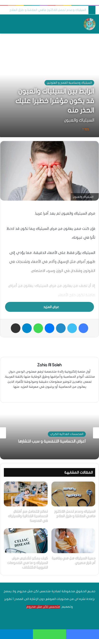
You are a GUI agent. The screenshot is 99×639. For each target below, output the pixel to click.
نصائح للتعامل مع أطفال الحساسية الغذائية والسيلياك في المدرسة (28, 515)
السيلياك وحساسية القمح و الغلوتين (69, 82)
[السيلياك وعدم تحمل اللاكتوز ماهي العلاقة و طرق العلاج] (73, 494)
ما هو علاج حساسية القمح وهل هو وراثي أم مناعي (50, 10)
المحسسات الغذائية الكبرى (66, 434)
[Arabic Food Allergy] (89, 24)
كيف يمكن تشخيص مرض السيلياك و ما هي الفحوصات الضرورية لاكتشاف (27, 562)
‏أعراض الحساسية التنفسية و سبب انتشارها (52, 441)
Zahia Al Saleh (49, 365)
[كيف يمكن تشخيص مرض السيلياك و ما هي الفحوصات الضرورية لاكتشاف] (26, 540)
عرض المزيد (51, 307)
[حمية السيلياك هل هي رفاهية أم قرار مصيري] (73, 540)
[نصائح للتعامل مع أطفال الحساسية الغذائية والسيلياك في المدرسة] (26, 494)
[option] (49, 432)
